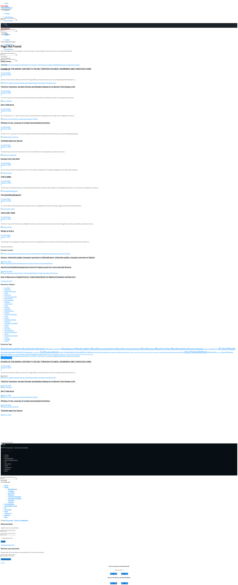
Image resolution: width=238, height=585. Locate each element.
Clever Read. (4, 6)
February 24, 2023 (6, 271)
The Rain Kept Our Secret (11, 141)
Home (6, 3)
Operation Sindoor (20, 354)
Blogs (6, 293)
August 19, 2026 (6, 110)
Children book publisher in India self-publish (172, 352)
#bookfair (40, 348)
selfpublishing (62, 354)
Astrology (7, 289)
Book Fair (7, 295)
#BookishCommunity (53, 349)
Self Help (7, 328)
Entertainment (9, 311)
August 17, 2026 (6, 147)
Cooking (10, 502)
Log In (3, 562)
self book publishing (47, 354)
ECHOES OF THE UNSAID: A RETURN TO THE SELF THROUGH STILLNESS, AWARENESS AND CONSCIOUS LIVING (46, 69)
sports (67, 354)
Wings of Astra (7, 231)
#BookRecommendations (127, 348)
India (9, 354)
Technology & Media (11, 336)
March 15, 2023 (6, 261)
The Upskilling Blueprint (11, 195)
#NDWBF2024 (20, 352)
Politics (6, 327)
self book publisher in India (34, 354)
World (6, 341)
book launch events (10, 297)
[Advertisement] (56, 429)
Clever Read (6, 73)
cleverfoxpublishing (195, 351)
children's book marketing (136, 352)
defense (6, 307)
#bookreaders (82, 348)
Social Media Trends (10, 460)
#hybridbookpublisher (8, 352)
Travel (6, 337)
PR (5, 462)
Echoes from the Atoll (10, 159)
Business (7, 302)
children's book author (123, 352)
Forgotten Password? (7, 545)
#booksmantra (179, 348)
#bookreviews (162, 348)
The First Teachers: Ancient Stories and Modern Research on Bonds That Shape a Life (38, 87)
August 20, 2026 (6, 93)
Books (6, 456)
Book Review (8, 298)
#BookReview (147, 348)
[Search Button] (16, 60)
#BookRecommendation (102, 348)
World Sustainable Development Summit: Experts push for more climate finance (36, 267)
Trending (7, 13)
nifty (14, 354)
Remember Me (7, 538)
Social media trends (10, 332)
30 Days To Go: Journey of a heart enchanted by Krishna (25, 123)
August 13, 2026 (6, 165)
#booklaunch (68, 348)
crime (6, 305)
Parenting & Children (11, 323)
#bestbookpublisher (11, 348)
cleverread (211, 352)
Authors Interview (10, 291)
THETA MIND (6, 177)
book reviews (103, 352)
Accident (7, 288)
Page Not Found (10, 41)
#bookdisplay (28, 348)
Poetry (6, 325)
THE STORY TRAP (8, 213)
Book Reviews (8, 49)
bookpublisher (70, 352)
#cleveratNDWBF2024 (211, 349)
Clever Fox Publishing (21, 447)
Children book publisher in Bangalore (151, 352)
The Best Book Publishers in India (78, 354)
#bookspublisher (195, 348)
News (6, 465)
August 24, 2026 (6, 74)
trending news (89, 354)
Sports (6, 334)
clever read (219, 352)
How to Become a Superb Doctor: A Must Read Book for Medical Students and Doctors (38, 277)
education (7, 309)
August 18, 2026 (6, 129)
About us (7, 469)
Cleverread (9, 447)
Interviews (7, 464)
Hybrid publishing (10, 320)
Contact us (7, 467)
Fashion (6, 313)
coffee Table (8, 304)
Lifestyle (7, 321)
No (124, 573)
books (109, 352)
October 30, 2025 (6, 281)
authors (61, 352)
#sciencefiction (36, 352)
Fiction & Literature (10, 314)
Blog (6, 471)
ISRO (12, 354)
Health (6, 318)
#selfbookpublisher (49, 352)
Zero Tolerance (7, 105)
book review (95, 352)
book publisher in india (82, 352)
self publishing (9, 330)
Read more (4, 376)
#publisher (28, 352)
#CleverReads (227, 348)
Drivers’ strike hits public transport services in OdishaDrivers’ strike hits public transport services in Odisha (48, 257)
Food (6, 316)
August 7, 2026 (5, 237)
